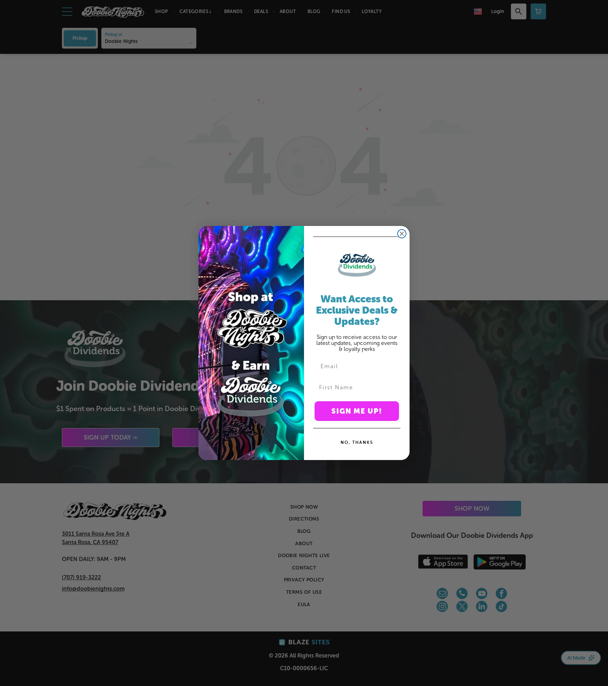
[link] (357, 265)
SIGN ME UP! (356, 411)
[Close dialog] (402, 233)
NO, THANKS (357, 442)
